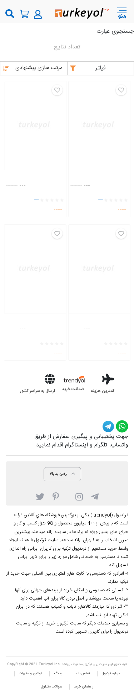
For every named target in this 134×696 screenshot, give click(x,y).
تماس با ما (82, 673)
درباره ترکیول (111, 673)
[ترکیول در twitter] (40, 496)
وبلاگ (58, 673)
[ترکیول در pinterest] (56, 496)
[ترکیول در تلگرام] (95, 496)
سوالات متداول (51, 687)
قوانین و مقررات (30, 673)
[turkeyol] (81, 12)
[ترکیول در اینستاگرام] (79, 496)
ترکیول (88, 664)
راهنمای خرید (83, 687)
